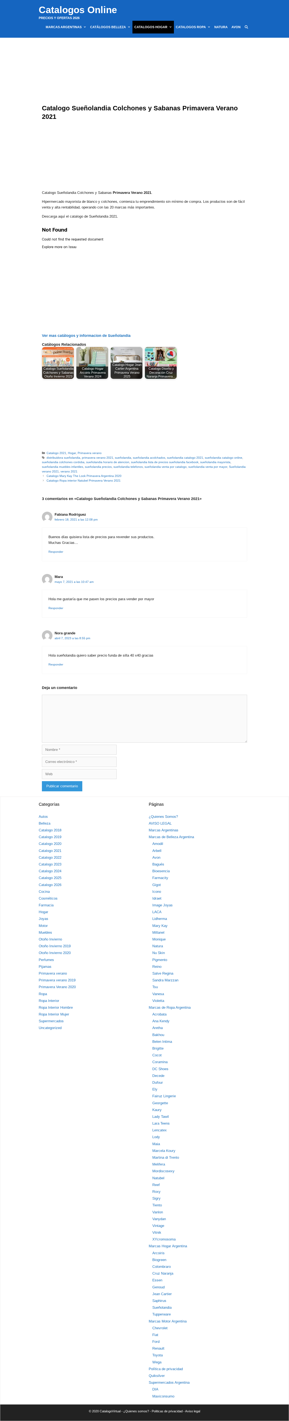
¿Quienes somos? (136, 1411)
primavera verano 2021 (97, 457)
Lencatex (159, 1130)
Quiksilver (157, 1376)
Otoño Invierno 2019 (55, 946)
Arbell (156, 851)
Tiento (157, 1205)
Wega (156, 1362)
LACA (156, 912)
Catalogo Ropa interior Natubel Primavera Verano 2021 (84, 480)
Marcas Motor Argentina (168, 1321)
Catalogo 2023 (50, 864)
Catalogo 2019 (50, 837)
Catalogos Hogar (150, 27)
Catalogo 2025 (50, 878)
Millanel (158, 933)
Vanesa (158, 994)
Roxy (156, 1192)
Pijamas (45, 967)
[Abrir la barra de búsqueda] (246, 27)
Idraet (156, 898)
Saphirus (159, 1301)
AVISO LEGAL (160, 823)
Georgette (160, 1103)
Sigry (156, 1198)
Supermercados (51, 1021)
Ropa (43, 994)
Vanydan (159, 1219)
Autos (43, 817)
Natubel (158, 1178)
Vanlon (157, 1212)
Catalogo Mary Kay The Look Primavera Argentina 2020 (84, 476)
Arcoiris (158, 1253)
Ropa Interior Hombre (56, 1008)
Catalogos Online (78, 9)
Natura (221, 27)
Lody (156, 1137)
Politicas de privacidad (167, 1411)
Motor (43, 926)
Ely (154, 1089)
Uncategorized (50, 1028)
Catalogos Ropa (191, 27)
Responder (55, 551)
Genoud (158, 1287)
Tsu (155, 987)
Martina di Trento (165, 1158)
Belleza (44, 823)
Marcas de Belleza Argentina (171, 837)
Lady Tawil (160, 1117)
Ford (156, 1342)
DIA (155, 1389)
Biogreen (159, 1260)
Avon (236, 27)
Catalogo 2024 (50, 871)
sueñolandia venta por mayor (207, 466)
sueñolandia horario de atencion (107, 462)
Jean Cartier (162, 1294)
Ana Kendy (160, 1021)
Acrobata (159, 1014)
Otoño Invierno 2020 (55, 953)
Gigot (156, 885)
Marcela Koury (163, 1151)
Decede (158, 1076)
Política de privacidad (166, 1369)
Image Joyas (162, 905)
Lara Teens (161, 1123)
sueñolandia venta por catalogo (165, 466)
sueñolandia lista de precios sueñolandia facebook (164, 462)
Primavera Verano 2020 (57, 987)
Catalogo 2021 (56, 453)
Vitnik (156, 1233)
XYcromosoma (164, 1239)
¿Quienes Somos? (163, 817)
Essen (157, 1280)
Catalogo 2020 (50, 844)
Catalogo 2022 (50, 858)
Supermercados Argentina (169, 1383)
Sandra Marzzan (165, 980)
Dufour (157, 1083)
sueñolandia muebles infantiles (62, 466)
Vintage (158, 1226)
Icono (156, 892)
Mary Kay (160, 926)
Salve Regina (162, 973)
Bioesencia (161, 871)
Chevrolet (160, 1328)
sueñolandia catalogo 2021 (185, 457)
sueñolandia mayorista (215, 462)
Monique (159, 939)
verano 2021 (69, 471)
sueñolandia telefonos (128, 466)
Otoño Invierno (50, 939)
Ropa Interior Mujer (54, 1014)
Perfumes (46, 960)
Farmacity (160, 878)
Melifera (158, 1164)
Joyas (43, 919)
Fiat (155, 1335)
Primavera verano (90, 453)
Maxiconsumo (163, 1396)
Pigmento (159, 960)
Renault (158, 1348)
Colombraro (161, 1267)
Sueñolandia (162, 1308)
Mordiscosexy (163, 1171)
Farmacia (46, 905)
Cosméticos (48, 898)
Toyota (157, 1355)
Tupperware (161, 1314)
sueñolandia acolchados (149, 457)
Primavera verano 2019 (57, 980)
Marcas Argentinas (64, 27)
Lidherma (159, 919)
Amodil (157, 844)
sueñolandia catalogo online (223, 457)
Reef (156, 1185)
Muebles (45, 933)
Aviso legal (192, 1411)
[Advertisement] (145, 72)
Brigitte (158, 1048)
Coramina (160, 1062)
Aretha (157, 1028)
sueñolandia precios (98, 466)
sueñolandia (123, 457)
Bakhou (158, 1035)
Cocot (157, 1055)
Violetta (158, 1001)
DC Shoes (160, 1069)
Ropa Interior (49, 1001)
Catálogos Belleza (108, 27)
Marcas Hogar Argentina (168, 1246)
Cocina (44, 892)
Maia (156, 1144)
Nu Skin (158, 953)
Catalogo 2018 (50, 830)
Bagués (158, 864)
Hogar (72, 453)
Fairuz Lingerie (164, 1096)
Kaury (157, 1110)
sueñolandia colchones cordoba (63, 462)
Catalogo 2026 (50, 885)
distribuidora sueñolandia (63, 457)
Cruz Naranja (162, 1273)
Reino (156, 967)
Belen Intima (162, 1042)
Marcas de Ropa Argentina (170, 1008)
